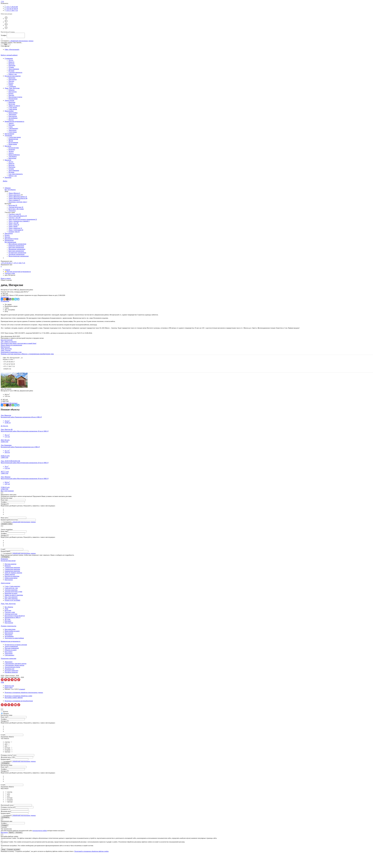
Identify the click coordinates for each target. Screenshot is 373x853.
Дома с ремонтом (15, 228)
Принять (11, 832)
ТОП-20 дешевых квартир (13, 572)
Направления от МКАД (12, 617)
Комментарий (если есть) (9, 520)
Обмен (11, 84)
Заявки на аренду (14, 105)
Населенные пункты (15, 97)
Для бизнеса (13, 156)
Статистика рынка (15, 137)
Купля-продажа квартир (13, 76)
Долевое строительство (8, 626)
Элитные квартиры (11, 590)
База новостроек (10, 629)
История (11, 70)
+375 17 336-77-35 (12, 10)
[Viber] (10, 299)
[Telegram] (18, 299)
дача (6, 744)
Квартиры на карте (11, 593)
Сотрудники (13, 132)
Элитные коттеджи (16, 207)
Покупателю (13, 116)
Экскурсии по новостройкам (14, 638)
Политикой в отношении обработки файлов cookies (91, 851)
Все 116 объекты (10, 189)
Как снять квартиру (11, 598)
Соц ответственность (16, 174)
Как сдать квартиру (11, 597)
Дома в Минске (14, 193)
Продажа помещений (12, 648)
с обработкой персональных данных (21, 41)
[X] (7, 299)
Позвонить (4, 559)
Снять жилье (13, 109)
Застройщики (13, 118)
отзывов (21, 689)
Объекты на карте (11, 650)
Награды (11, 63)
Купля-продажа (14, 148)
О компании (9, 58)
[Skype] (15, 299)
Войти (5, 181)
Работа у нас (13, 74)
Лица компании (14, 69)
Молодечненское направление (19, 256)
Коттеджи (12, 104)
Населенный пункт (7, 805)
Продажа (11, 125)
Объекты (11, 90)
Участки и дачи (15, 214)
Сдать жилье (13, 107)
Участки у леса (14, 217)
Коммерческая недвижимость (14, 121)
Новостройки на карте (12, 631)
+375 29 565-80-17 (9, 362)
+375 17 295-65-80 (12, 7)
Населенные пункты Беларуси (15, 615)
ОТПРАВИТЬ (5, 557)
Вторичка (12, 149)
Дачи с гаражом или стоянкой (19, 221)
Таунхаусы (12, 210)
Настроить (4, 832)
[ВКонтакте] (2, 299)
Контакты (8, 146)
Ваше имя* (4, 531)
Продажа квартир (10, 564)
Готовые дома (14, 231)
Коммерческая (13, 139)
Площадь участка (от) (8, 807)
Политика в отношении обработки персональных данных (24, 692)
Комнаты (8, 565)
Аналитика (8, 135)
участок (7, 742)
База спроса (8, 651)
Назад (3, 849)
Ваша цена (4, 518)
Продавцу (8, 621)
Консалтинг (12, 158)
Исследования (13, 142)
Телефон (3, 35)
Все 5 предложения (7, 491)
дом (6, 746)
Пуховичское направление (17, 252)
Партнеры (12, 65)
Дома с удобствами (16, 230)
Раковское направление (16, 245)
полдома (8, 750)
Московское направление (17, 249)
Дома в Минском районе (18, 196)
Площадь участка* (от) (8, 755)
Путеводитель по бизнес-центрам (16, 644)
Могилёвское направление (17, 244)
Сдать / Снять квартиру (12, 586)
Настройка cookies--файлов (14, 697)
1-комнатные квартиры (12, 567)
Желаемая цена (6, 811)
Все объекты (9, 607)
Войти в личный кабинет (9, 55)
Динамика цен (9, 669)
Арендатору (13, 130)
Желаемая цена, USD (8, 757)
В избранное (5, 301)
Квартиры (12, 77)
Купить (11, 83)
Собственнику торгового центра (15, 663)
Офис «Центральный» (12, 49)
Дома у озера (14, 224)
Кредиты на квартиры (12, 576)
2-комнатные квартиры (12, 569)
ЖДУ (5, 44)
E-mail (3, 549)
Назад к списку (6, 278)
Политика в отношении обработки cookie (18, 696)
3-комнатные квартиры (12, 571)
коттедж (7, 748)
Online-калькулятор (11, 578)
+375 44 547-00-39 (12, 8)
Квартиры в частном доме (18, 202)
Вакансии (8, 160)
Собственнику (13, 128)
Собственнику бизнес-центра (14, 665)
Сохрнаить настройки (13, 849)
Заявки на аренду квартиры (14, 595)
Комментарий (5, 551)
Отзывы (11, 67)
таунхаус (8, 752)
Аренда (11, 123)
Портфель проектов (11, 672)
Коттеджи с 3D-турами (16, 209)
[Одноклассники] (4, 299)
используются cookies (40, 830)
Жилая (11, 141)
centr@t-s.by (7, 369)
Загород (11, 151)
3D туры (7, 619)
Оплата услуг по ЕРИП (12, 600)
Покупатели (13, 79)
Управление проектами (8, 658)
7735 (2, 1)
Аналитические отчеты (12, 667)
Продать (11, 81)
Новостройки (9, 111)
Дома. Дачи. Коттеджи (12, 88)
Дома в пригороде (15, 195)
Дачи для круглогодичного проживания (23, 219)
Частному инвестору (11, 670)
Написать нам (9, 686)
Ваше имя (4, 500)
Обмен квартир (10, 574)
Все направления (10, 242)
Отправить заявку (7, 524)
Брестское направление (16, 247)
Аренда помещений (11, 646)
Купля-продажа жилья (8, 560)
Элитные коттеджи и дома (13, 591)
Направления (13, 98)
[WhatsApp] (13, 299)
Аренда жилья (9, 100)
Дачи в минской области (18, 216)
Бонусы (11, 119)
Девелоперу (12, 114)
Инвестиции (13, 144)
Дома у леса (13, 223)
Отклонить (19, 832)
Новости (11, 62)
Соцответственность (15, 72)
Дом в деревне (14, 200)
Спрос (11, 126)
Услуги (11, 60)
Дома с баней (13, 226)
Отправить (5, 825)
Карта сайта (9, 687)
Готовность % (5, 809)
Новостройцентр (14, 155)
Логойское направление (16, 254)
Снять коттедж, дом (11, 588)
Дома (6, 608)
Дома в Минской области (18, 198)
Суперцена (12, 86)
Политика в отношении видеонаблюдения (19, 701)
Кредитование (9, 133)
